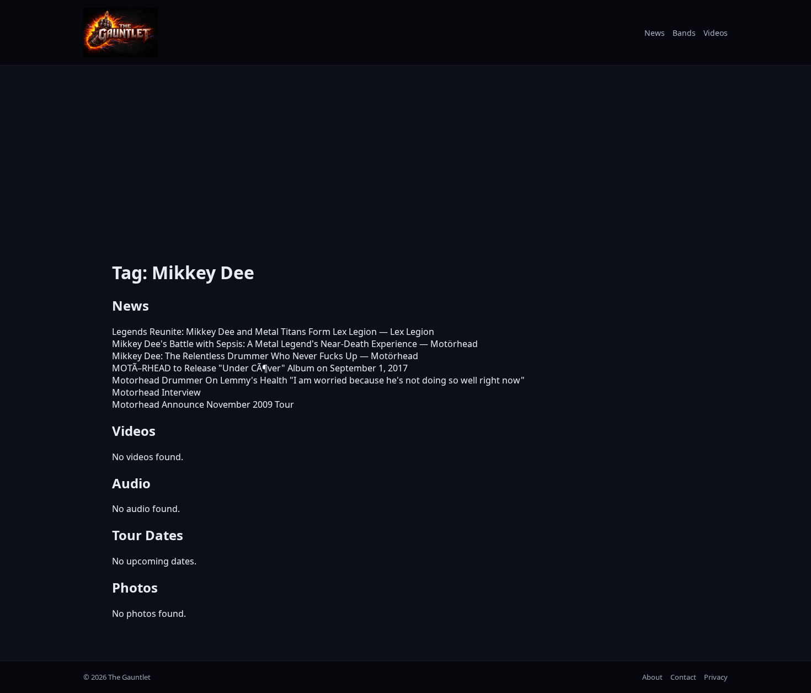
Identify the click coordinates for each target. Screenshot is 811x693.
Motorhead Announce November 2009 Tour (203, 404)
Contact (683, 677)
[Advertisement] (405, 156)
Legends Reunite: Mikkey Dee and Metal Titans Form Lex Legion (244, 332)
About (652, 677)
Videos (715, 33)
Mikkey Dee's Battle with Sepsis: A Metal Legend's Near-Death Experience (264, 344)
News (654, 33)
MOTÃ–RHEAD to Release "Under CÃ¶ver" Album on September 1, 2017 (260, 368)
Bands (684, 33)
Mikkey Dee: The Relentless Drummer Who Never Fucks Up (235, 356)
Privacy (716, 677)
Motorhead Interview (156, 392)
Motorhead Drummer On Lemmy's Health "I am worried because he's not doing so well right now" (318, 380)
